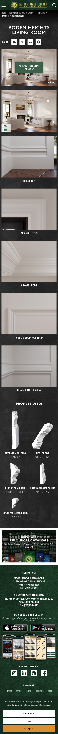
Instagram (14, 673)
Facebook (44, 673)
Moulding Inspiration (36, 13)
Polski (49, 691)
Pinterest (34, 673)
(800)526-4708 (32, 585)
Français (28, 691)
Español (18, 691)
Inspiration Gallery (17, 13)
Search (54, 5)
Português (39, 691)
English (9, 691)
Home (4, 13)
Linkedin (24, 673)
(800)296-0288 (32, 602)
